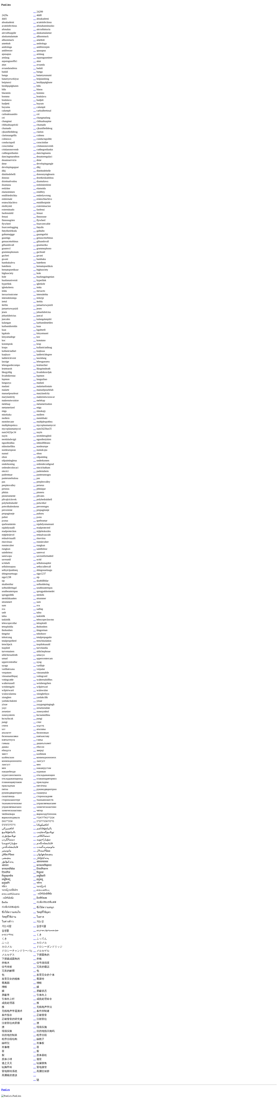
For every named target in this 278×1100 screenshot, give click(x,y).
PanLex (5, 1089)
